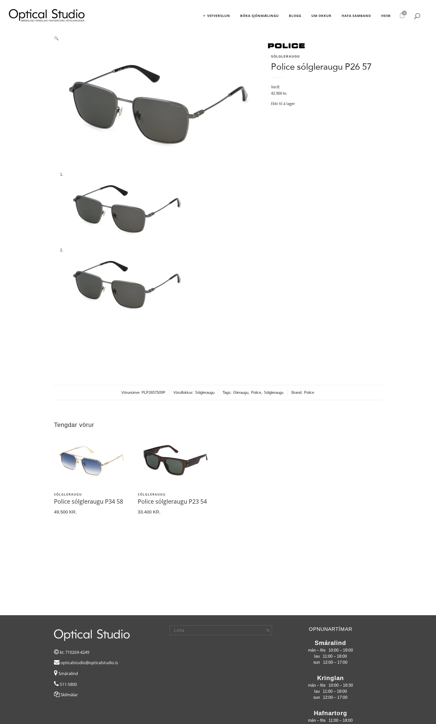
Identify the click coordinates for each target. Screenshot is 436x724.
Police (256, 392)
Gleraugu (240, 392)
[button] (158, 38)
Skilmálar (69, 694)
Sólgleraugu (285, 56)
